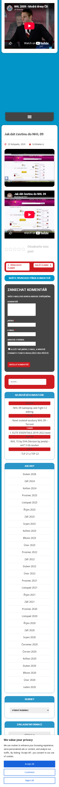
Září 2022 (30, 559)
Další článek (42, 265)
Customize (29, 772)
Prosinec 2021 (29, 580)
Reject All (29, 780)
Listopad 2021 (29, 587)
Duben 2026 (29, 474)
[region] (29, 761)
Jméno (11, 321)
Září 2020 (30, 630)
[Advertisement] (29, 82)
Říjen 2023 (30, 509)
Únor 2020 (29, 680)
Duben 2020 (29, 665)
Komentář (13, 302)
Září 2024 (30, 481)
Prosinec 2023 (29, 495)
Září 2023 (30, 516)
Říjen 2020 (30, 623)
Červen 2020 (29, 651)
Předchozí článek (14, 266)
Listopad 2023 (29, 502)
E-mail (11, 330)
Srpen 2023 (29, 523)
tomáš (29, 428)
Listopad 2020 (29, 616)
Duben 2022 (29, 566)
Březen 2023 (29, 538)
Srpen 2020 (29, 637)
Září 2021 (30, 601)
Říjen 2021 (30, 594)
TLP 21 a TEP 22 (30, 453)
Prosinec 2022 (29, 552)
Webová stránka (16, 340)
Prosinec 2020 (29, 609)
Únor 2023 (29, 545)
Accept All (29, 764)
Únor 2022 (29, 573)
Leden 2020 (29, 687)
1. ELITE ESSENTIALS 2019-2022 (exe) (30, 432)
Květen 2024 (29, 488)
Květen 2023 (29, 530)
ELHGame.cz (38, 144)
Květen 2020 (29, 658)
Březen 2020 (29, 672)
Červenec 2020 (29, 644)
